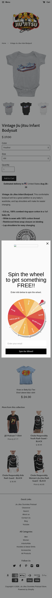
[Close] (47, 243)
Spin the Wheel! (26, 351)
